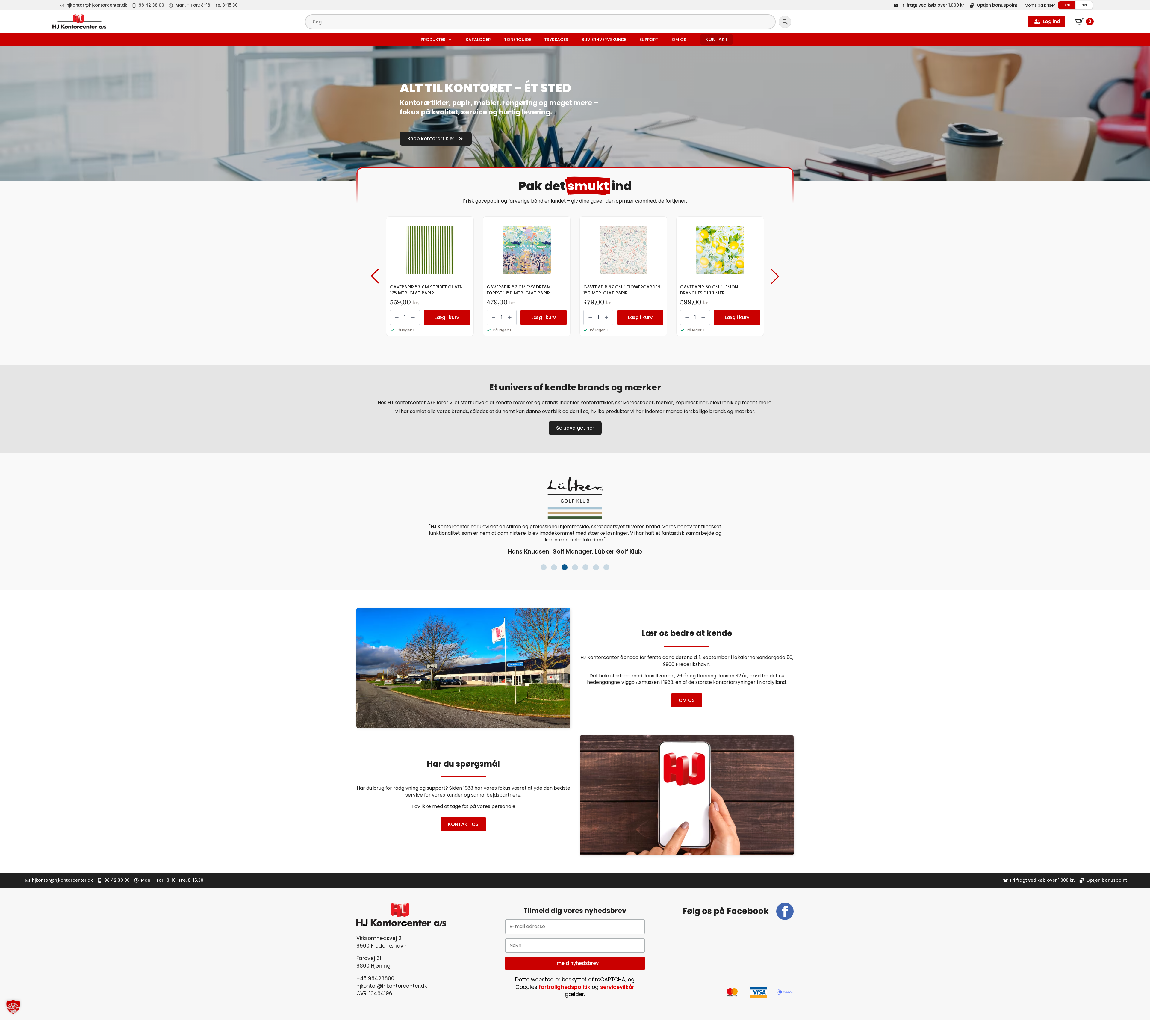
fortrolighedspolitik (564, 987)
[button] (374, 276)
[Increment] (413, 317)
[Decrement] (397, 317)
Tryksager (556, 40)
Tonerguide (517, 40)
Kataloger (478, 40)
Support (649, 40)
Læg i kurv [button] (447, 317)
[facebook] (785, 911)
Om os (679, 40)
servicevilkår (617, 987)
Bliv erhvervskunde (604, 40)
